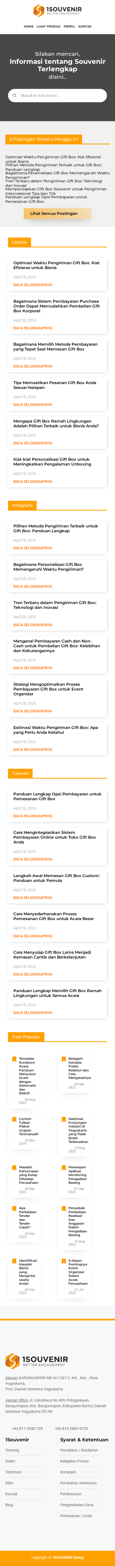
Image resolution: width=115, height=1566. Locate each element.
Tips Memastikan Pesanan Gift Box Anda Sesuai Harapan (54, 385)
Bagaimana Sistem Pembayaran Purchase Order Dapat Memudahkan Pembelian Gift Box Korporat (56, 306)
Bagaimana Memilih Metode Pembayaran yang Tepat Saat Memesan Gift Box (55, 347)
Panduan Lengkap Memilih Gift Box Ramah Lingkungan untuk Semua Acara (57, 993)
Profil (69, 26)
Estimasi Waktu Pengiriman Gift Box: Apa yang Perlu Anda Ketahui (55, 730)
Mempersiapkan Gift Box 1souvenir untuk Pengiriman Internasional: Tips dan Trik (56, 191)
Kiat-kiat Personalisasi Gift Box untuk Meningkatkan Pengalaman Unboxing (52, 462)
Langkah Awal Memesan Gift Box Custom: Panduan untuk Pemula (56, 878)
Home (28, 26)
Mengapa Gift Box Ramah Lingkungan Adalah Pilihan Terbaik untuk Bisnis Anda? (56, 423)
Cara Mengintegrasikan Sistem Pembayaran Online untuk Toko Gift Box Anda (54, 837)
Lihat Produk (48, 26)
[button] (43, 139)
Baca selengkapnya (32, 285)
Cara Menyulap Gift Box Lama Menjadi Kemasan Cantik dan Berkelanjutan (52, 955)
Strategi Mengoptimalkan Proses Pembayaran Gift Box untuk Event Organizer (48, 689)
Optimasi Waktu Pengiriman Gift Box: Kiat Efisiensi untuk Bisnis (53, 159)
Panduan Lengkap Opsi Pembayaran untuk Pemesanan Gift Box (46, 199)
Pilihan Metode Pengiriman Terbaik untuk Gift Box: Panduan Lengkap (53, 167)
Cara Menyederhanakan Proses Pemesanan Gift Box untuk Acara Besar (53, 916)
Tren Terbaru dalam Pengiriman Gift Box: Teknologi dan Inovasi (53, 183)
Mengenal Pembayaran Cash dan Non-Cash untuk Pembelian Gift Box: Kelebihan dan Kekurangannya (56, 645)
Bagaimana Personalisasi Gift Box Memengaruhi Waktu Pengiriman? (57, 175)
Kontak (84, 26)
